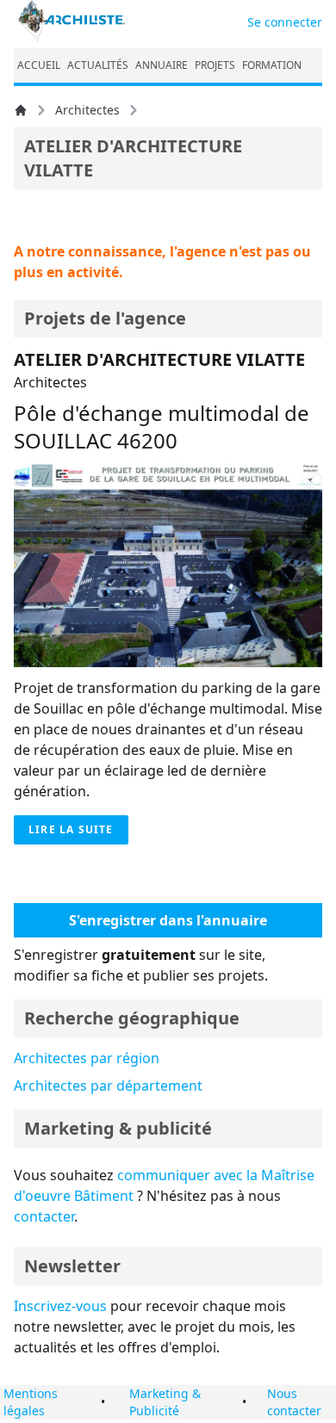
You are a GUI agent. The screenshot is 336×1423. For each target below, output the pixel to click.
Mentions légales (30, 1402)
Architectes (87, 110)
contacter (44, 1216)
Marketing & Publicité (165, 1402)
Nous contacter (294, 1402)
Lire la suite (71, 829)
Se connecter (284, 22)
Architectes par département (108, 1085)
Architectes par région (86, 1058)
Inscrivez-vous (60, 1305)
